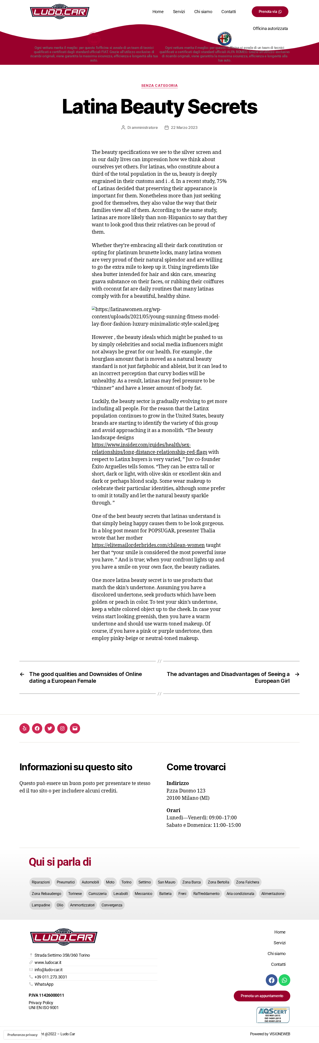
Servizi (179, 11)
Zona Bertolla (218, 882)
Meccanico (143, 893)
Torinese (75, 893)
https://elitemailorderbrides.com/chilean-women (148, 545)
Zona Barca (191, 882)
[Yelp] (24, 728)
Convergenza (112, 905)
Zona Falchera (247, 882)
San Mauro (167, 882)
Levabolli (120, 893)
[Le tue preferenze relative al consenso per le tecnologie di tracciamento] (22, 1034)
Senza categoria (159, 86)
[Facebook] (37, 728)
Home (158, 11)
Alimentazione (272, 893)
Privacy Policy (41, 1002)
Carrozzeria (97, 893)
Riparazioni (41, 882)
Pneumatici (66, 882)
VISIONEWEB (279, 1034)
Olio (60, 905)
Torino (126, 882)
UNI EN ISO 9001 (44, 1007)
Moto (110, 882)
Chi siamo (203, 11)
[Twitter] (50, 728)
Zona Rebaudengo (46, 893)
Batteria (165, 893)
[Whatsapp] (284, 980)
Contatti (228, 11)
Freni (182, 893)
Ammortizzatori (82, 905)
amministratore (145, 127)
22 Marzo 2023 (184, 127)
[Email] (75, 728)
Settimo (144, 882)
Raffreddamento (206, 893)
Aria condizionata (240, 893)
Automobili (90, 882)
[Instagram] (62, 728)
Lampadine (41, 905)
